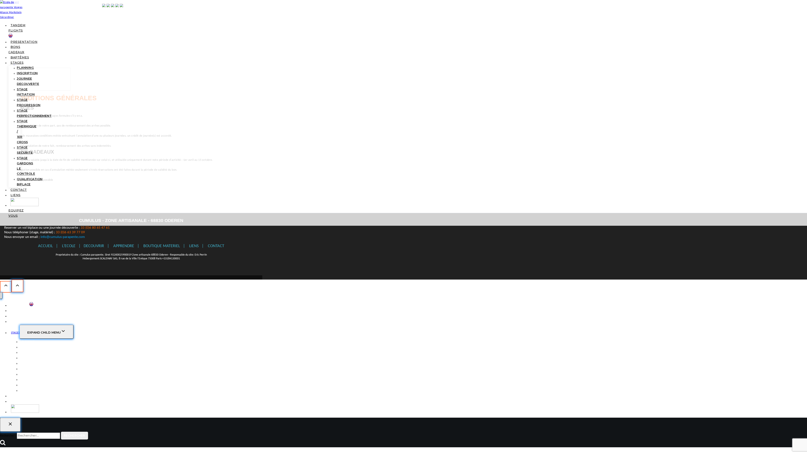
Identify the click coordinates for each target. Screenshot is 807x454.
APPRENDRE (123, 246)
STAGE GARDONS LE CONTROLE (26, 166)
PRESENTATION (24, 42)
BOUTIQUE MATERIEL (161, 246)
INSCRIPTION (27, 73)
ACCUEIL (45, 246)
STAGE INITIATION (26, 91)
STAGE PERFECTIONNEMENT (34, 113)
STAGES (17, 63)
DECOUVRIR (94, 246)
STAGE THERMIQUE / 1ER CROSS (41, 374)
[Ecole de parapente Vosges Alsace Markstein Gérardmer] (13, 17)
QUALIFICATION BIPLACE (30, 181)
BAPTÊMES (20, 57)
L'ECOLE (68, 246)
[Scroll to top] (6, 286)
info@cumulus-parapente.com (63, 237)
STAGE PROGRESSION (29, 102)
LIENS (16, 195)
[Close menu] (1, 295)
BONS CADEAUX (20, 316)
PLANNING (25, 68)
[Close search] (10, 425)
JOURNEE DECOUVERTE (28, 81)
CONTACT (19, 190)
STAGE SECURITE (25, 150)
